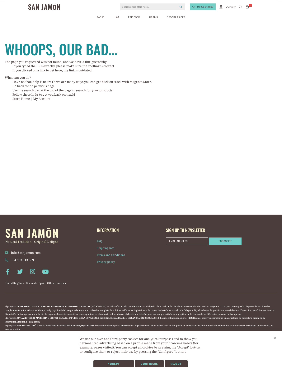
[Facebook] (8, 271)
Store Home (21, 99)
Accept (114, 363)
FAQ (99, 241)
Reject (176, 363)
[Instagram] (32, 271)
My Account (41, 99)
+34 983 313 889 (22, 260)
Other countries (56, 283)
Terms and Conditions (111, 255)
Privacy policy (106, 262)
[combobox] (152, 6)
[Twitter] (20, 271)
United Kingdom (14, 283)
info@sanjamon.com (25, 253)
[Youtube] (45, 271)
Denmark (31, 283)
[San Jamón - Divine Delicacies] (49, 7)
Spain (42, 283)
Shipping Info (105, 248)
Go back (18, 86)
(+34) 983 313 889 (203, 7)
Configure (149, 363)
